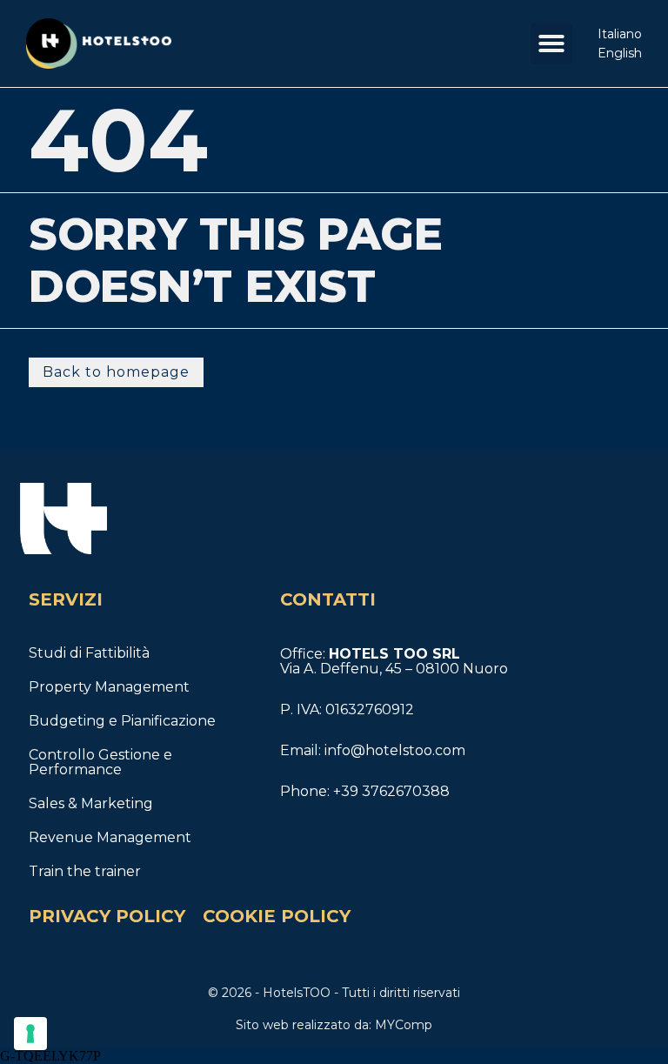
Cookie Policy (277, 916)
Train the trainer (85, 871)
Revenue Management (110, 837)
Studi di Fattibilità (89, 653)
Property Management (109, 687)
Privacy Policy (107, 916)
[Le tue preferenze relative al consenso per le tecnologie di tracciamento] (30, 1033)
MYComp (401, 1025)
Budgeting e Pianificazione (122, 721)
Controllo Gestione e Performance (100, 762)
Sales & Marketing (91, 803)
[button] (551, 43)
